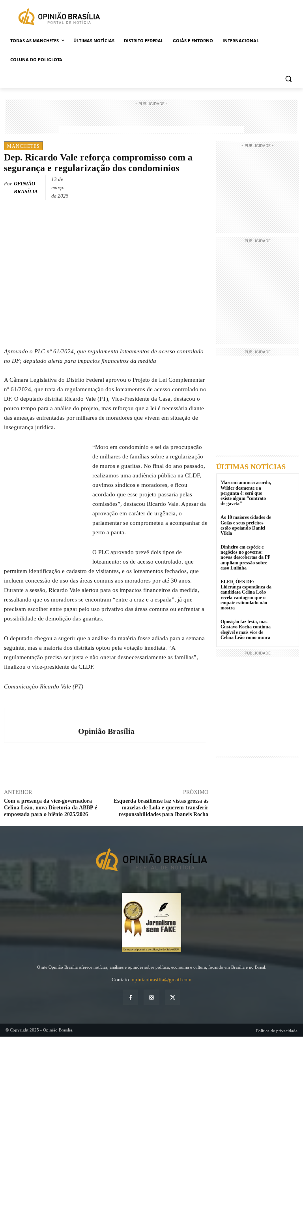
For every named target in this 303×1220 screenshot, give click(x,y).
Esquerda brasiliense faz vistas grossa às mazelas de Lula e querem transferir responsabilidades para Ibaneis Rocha (161, 807)
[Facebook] (146, 186)
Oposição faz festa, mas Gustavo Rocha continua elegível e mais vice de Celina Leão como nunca (246, 629)
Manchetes (23, 146)
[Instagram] (151, 997)
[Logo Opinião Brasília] (59, 18)
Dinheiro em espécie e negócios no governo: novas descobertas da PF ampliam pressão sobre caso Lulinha (245, 557)
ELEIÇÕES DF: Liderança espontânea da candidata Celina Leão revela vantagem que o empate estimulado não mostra (246, 595)
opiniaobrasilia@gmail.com (161, 979)
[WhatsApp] (182, 186)
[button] (288, 79)
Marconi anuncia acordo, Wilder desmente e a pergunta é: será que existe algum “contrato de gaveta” (246, 493)
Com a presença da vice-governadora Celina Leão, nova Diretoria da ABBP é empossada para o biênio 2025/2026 (50, 807)
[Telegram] (200, 186)
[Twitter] (164, 186)
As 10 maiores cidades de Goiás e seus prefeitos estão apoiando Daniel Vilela (246, 525)
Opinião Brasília (26, 187)
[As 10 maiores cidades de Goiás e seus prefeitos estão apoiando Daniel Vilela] (285, 524)
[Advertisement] (151, 120)
